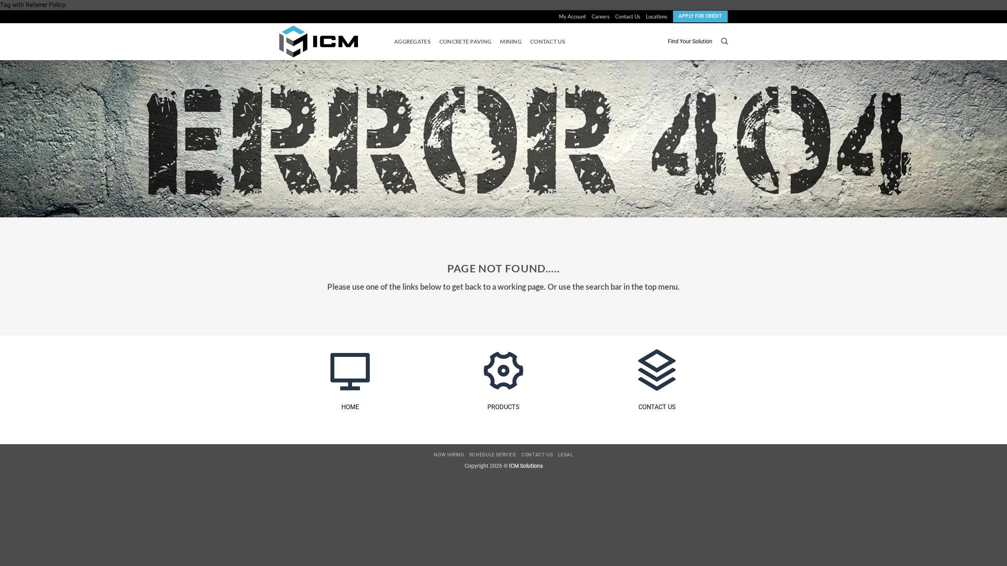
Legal (565, 455)
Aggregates (412, 41)
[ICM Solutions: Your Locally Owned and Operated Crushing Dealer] (318, 41)
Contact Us (627, 16)
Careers (601, 16)
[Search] (724, 41)
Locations (657, 16)
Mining (511, 41)
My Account (572, 16)
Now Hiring (449, 455)
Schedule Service (492, 455)
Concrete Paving (465, 41)
